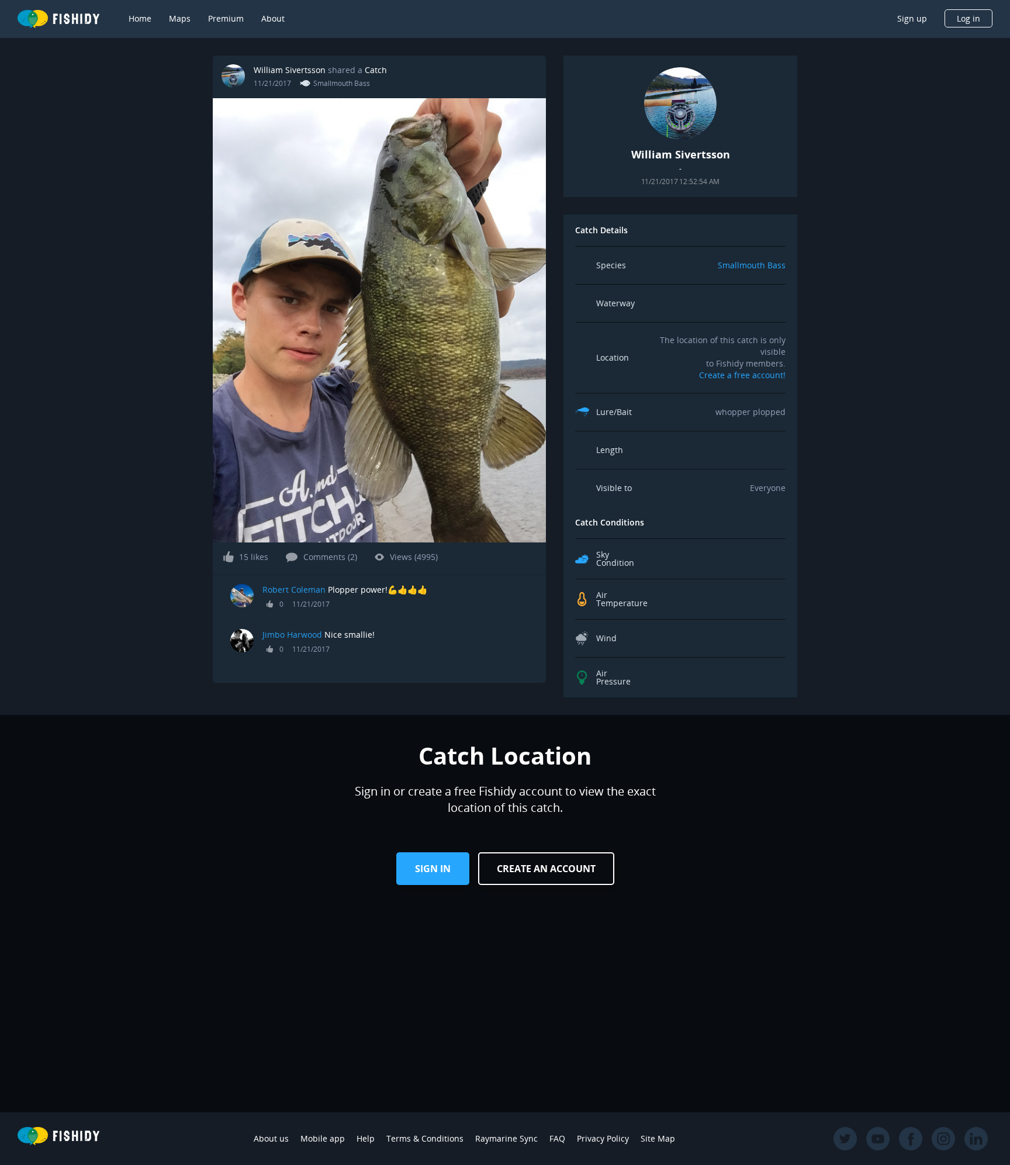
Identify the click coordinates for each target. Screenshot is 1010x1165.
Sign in (433, 868)
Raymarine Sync (506, 1138)
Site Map (658, 1138)
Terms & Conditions (425, 1138)
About (273, 18)
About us (271, 1138)
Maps (180, 18)
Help (366, 1138)
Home (140, 18)
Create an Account (546, 868)
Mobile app (322, 1138)
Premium (226, 18)
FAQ (557, 1138)
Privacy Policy (603, 1138)
